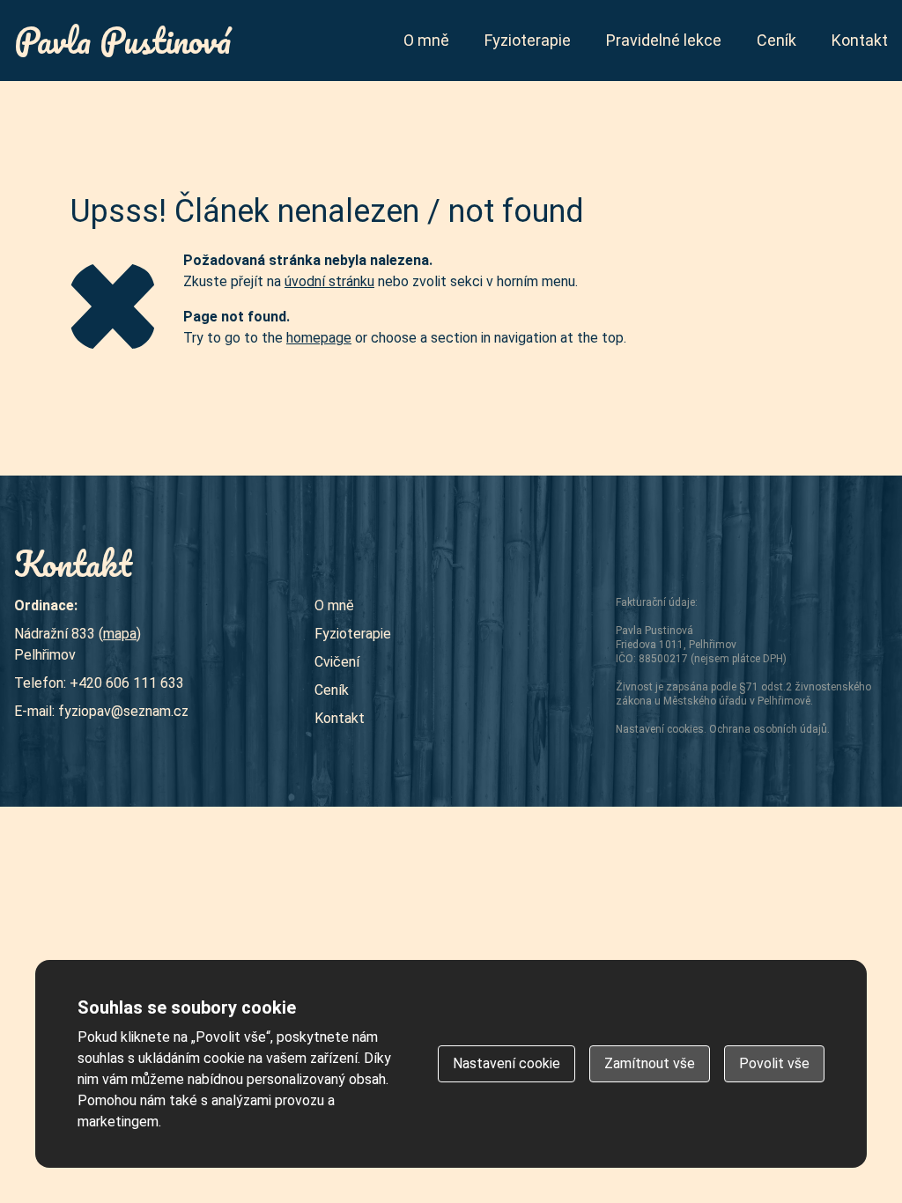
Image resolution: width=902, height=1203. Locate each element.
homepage (318, 337)
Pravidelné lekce (663, 40)
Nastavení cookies (660, 729)
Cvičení (336, 661)
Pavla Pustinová (122, 40)
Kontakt (860, 40)
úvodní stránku (329, 281)
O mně (426, 40)
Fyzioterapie (527, 40)
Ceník (776, 40)
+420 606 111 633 (127, 683)
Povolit (774, 1063)
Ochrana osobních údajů (768, 729)
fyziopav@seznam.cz (123, 711)
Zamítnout (649, 1063)
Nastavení (506, 1063)
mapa (120, 633)
